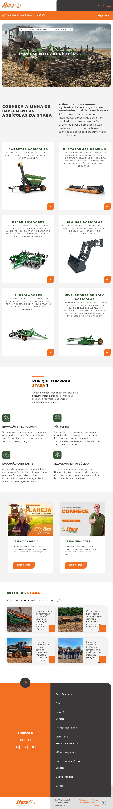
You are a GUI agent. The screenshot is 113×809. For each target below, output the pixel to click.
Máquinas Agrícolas (65, 752)
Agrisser (104, 15)
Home (23, 29)
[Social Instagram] (25, 747)
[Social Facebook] (17, 747)
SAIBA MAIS (23, 565)
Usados (59, 785)
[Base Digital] (104, 803)
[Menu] (109, 5)
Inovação (60, 712)
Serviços (60, 768)
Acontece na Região (66, 727)
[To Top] (25, 683)
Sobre (59, 703)
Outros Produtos (64, 777)
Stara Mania (62, 736)
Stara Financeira (64, 694)
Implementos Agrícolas (68, 761)
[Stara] (11, 5)
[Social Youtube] (33, 747)
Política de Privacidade (84, 801)
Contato (60, 718)
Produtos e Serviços (38, 29)
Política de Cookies (95, 803)
